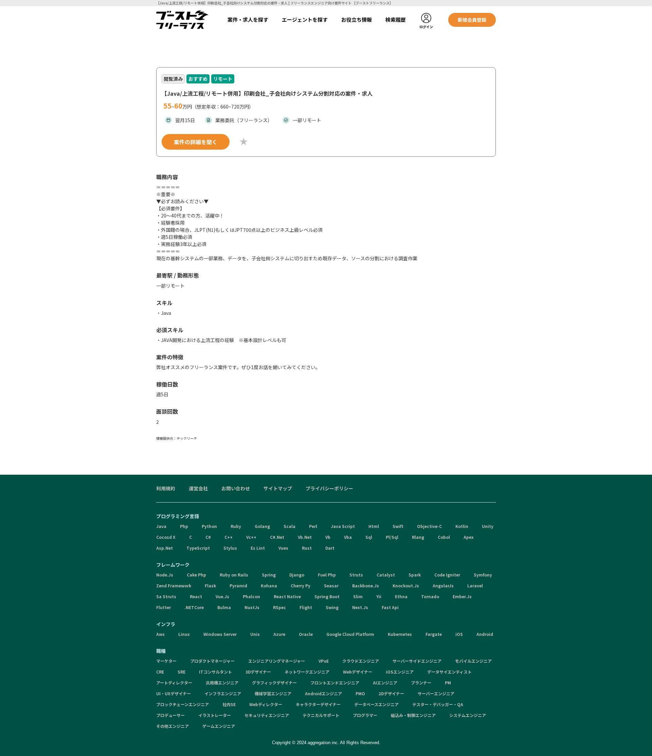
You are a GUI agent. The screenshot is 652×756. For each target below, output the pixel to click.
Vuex (283, 548)
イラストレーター (214, 715)
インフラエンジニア (222, 693)
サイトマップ (278, 488)
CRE (160, 672)
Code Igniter (447, 575)
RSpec (279, 607)
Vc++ (251, 537)
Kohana (269, 585)
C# (208, 537)
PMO (360, 693)
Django (296, 575)
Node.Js (164, 575)
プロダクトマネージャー (212, 661)
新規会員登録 (472, 19)
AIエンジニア (385, 682)
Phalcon (251, 596)
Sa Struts (166, 596)
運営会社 (198, 488)
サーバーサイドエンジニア (417, 661)
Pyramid (238, 585)
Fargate (433, 634)
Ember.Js (462, 596)
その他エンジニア (172, 726)
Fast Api (390, 607)
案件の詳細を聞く (195, 142)
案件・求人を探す (248, 19)
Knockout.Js (406, 585)
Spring (269, 575)
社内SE (229, 704)
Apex (469, 537)
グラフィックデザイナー (274, 682)
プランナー (421, 682)
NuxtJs (251, 607)
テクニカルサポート (321, 715)
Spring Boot (327, 596)
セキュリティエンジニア (266, 715)
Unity (487, 526)
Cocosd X (166, 537)
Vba (348, 537)
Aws (160, 634)
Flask (210, 585)
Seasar (331, 585)
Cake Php (196, 575)
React (196, 596)
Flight (306, 607)
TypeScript (198, 548)
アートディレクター (174, 682)
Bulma (224, 607)
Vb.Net (305, 537)
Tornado (430, 596)
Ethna (401, 596)
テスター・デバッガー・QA (437, 704)
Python (209, 526)
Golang (262, 526)
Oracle (306, 634)
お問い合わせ (235, 488)
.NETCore (194, 607)
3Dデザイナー (258, 672)
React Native (287, 596)
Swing (332, 607)
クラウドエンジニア (360, 661)
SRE (181, 672)
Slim (358, 596)
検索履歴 (395, 19)
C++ (228, 537)
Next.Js (360, 607)
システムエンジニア (467, 715)
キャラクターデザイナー (318, 704)
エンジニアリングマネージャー (276, 661)
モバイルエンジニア (473, 661)
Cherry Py (300, 585)
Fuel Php (327, 575)
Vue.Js (222, 596)
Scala (289, 526)
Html (373, 526)
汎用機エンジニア (222, 682)
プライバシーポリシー (329, 488)
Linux (184, 634)
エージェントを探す (305, 19)
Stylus (230, 548)
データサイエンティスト (449, 672)
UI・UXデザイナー (173, 693)
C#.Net (277, 537)
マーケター (166, 661)
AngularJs (443, 585)
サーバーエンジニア (436, 693)
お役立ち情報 (356, 19)
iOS (459, 634)
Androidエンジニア (323, 693)
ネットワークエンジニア (307, 672)
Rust (307, 548)
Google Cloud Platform (350, 634)
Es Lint (258, 548)
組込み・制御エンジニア (413, 715)
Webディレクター (265, 704)
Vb (327, 537)
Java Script (343, 526)
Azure (279, 634)
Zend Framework (173, 585)
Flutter (163, 607)
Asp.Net (164, 548)
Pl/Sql (392, 537)
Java (161, 526)
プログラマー (365, 715)
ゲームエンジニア (218, 726)
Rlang (418, 537)
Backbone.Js (365, 585)
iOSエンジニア (400, 672)
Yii (378, 596)
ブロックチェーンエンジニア (182, 704)
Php (184, 526)
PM (448, 682)
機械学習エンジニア (273, 693)
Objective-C (429, 526)
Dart (329, 548)
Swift (398, 526)
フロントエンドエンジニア (334, 682)
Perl (313, 526)
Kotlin (461, 526)
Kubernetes (400, 634)
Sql (368, 537)
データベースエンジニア (376, 704)
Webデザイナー (357, 672)
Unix (255, 634)
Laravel (475, 585)
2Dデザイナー (391, 693)
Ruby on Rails (234, 575)
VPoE (324, 661)
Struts (356, 575)
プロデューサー (170, 715)
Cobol (444, 537)
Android (484, 634)
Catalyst (386, 575)
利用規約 (165, 488)
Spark (415, 575)
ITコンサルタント (215, 672)
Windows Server (220, 634)
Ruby (236, 526)
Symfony (483, 575)
